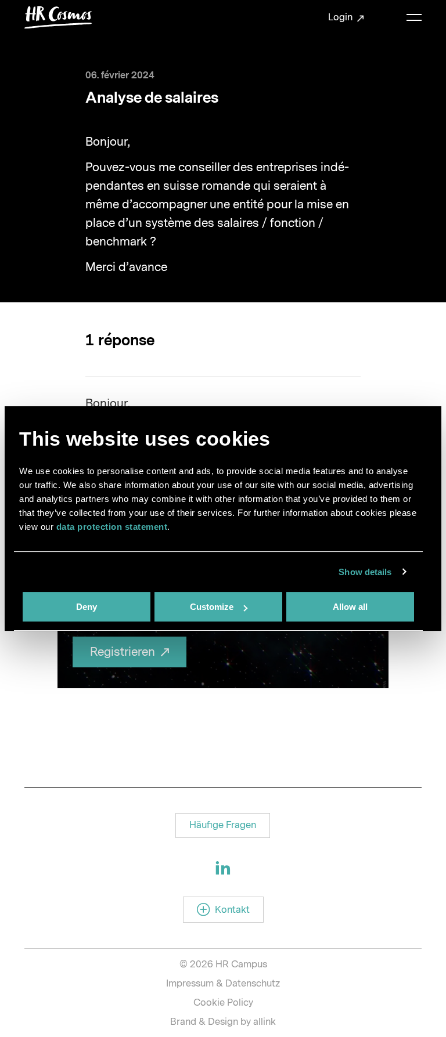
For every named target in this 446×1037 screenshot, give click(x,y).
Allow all (350, 607)
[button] (222, 825)
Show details (365, 572)
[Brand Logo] (58, 17)
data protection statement (112, 527)
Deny (86, 607)
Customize (211, 607)
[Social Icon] (223, 867)
